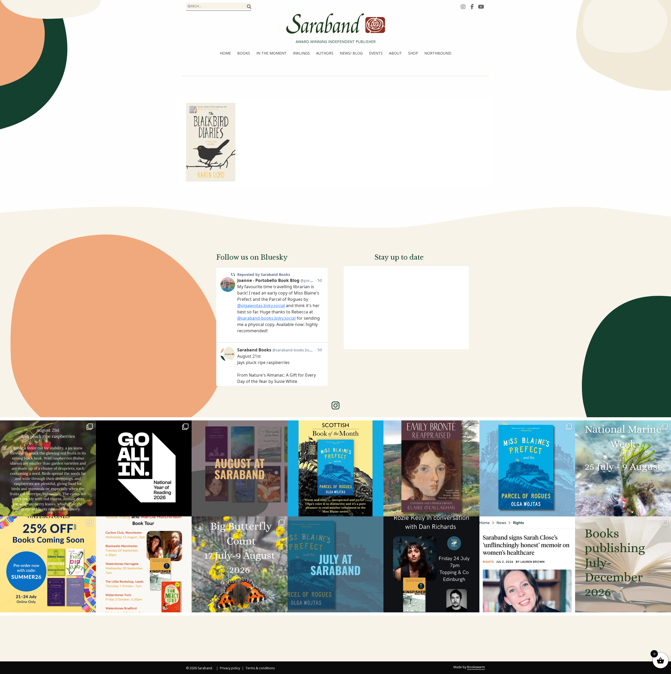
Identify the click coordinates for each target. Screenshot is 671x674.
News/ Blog (351, 53)
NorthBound (437, 53)
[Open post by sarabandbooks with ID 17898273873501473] (240, 564)
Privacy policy (230, 668)
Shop (413, 53)
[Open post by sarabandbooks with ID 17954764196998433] (240, 468)
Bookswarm (476, 667)
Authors (324, 53)
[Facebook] (472, 6)
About (395, 53)
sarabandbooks (46, 426)
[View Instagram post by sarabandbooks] (90, 510)
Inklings (301, 53)
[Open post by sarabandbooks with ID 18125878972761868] (48, 468)
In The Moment (271, 53)
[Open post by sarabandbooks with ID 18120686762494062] (335, 468)
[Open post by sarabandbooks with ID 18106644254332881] (527, 468)
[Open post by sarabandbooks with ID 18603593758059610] (623, 564)
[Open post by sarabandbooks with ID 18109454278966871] (335, 564)
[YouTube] (481, 6)
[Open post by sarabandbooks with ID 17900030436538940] (144, 564)
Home (225, 53)
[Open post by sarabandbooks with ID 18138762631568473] (623, 468)
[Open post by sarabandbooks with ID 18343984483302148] (431, 468)
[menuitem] (225, 53)
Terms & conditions (260, 668)
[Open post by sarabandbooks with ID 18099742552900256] (527, 564)
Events (376, 53)
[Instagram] (463, 6)
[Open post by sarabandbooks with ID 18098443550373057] (144, 468)
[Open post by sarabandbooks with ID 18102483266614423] (48, 564)
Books (243, 53)
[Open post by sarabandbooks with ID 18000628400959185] (431, 564)
